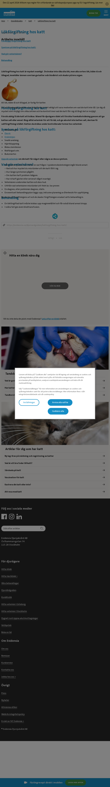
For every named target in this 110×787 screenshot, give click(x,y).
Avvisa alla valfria (60, 402)
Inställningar (29, 402)
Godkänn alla (58, 411)
